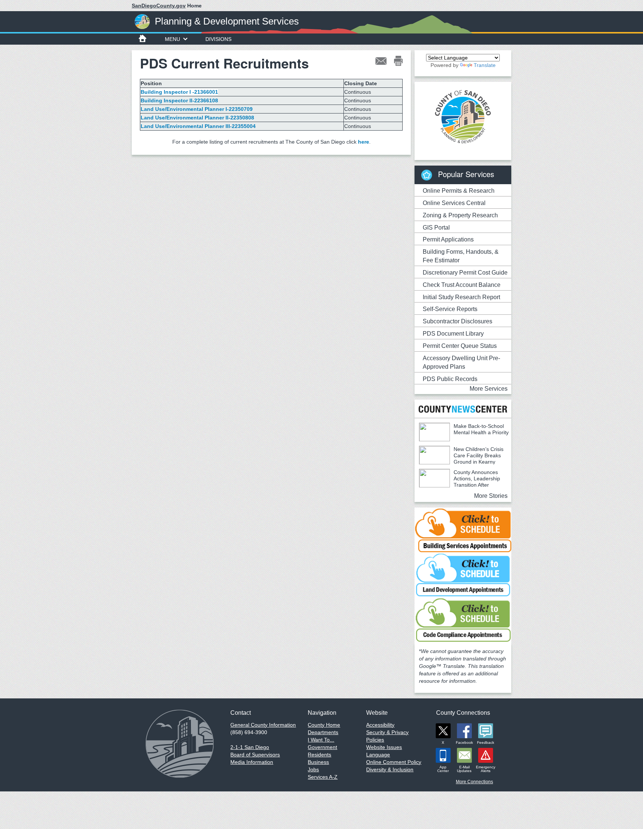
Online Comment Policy (393, 762)
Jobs (313, 769)
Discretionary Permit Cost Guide (465, 272)
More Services (489, 388)
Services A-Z (323, 777)
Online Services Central (454, 203)
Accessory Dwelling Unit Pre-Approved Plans (461, 362)
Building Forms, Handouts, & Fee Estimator (461, 256)
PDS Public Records (450, 379)
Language (378, 755)
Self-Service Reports (450, 309)
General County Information (263, 725)
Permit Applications (448, 239)
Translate (485, 65)
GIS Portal (436, 227)
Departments (323, 732)
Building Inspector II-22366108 (180, 100)
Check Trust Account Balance (461, 285)
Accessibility (380, 725)
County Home (324, 725)
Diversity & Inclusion (389, 769)
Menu (172, 39)
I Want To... (321, 740)
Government (322, 747)
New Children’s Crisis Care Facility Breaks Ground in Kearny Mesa (461, 458)
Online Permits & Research (459, 191)
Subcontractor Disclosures (457, 321)
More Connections (474, 781)
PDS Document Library (453, 333)
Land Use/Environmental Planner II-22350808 (197, 118)
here (363, 142)
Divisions (218, 39)
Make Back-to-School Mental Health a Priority (481, 429)
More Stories (491, 496)
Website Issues (384, 747)
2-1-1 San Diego (249, 747)
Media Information (251, 762)
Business (318, 762)
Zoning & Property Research (460, 215)
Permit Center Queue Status (460, 346)
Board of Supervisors (255, 755)
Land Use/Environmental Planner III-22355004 (199, 126)
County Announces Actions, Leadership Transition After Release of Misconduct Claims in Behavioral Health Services (459, 484)
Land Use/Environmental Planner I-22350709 (197, 109)
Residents (319, 755)
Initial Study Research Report (461, 297)
